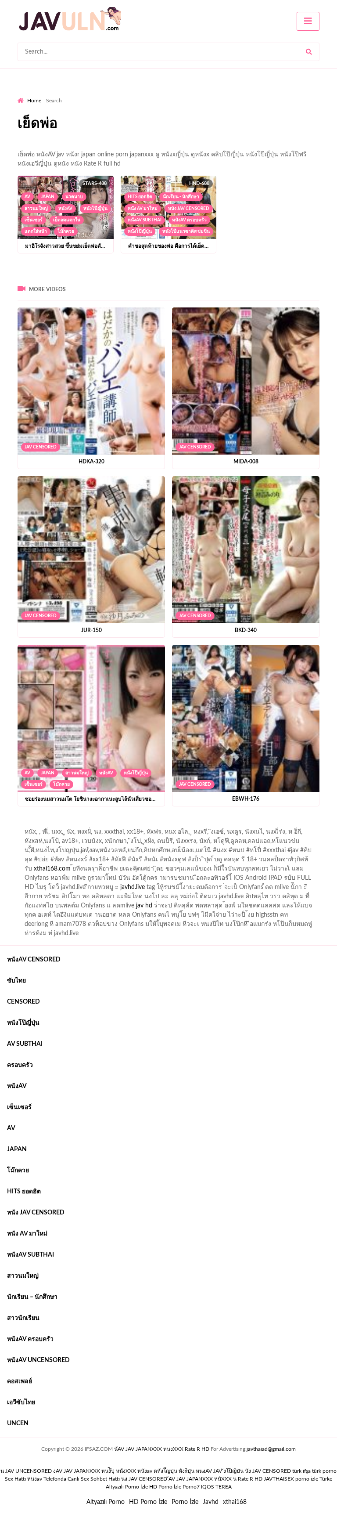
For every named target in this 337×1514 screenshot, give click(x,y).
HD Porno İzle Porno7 (174, 1486)
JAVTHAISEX (279, 1478)
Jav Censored (41, 447)
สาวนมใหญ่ (36, 208)
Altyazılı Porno (105, 1502)
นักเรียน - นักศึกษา (181, 197)
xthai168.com (52, 869)
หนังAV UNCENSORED (38, 1360)
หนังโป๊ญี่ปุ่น (95, 208)
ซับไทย (16, 981)
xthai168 (235, 1502)
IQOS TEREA (216, 1486)
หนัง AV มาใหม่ (143, 208)
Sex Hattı (15, 1478)
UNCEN (18, 1423)
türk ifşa (301, 1471)
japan (47, 197)
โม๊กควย (65, 231)
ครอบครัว (20, 1065)
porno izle (49, 825)
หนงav (34, 1478)
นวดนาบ (74, 197)
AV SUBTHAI (25, 1044)
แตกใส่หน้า (36, 231)
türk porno (324, 1471)
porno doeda (81, 825)
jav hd (144, 906)
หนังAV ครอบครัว (189, 220)
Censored (23, 1002)
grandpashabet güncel (47, 834)
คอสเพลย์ (19, 1381)
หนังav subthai (144, 220)
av (27, 197)
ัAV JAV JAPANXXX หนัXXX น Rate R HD (215, 1478)
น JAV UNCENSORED (26, 1471)
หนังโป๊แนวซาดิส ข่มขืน (186, 231)
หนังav (65, 208)
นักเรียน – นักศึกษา (32, 1297)
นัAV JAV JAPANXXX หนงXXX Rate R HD (161, 1449)
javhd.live (132, 887)
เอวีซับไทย (21, 1402)
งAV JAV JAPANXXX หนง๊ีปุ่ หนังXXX (94, 1471)
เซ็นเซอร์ (34, 220)
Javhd (211, 1502)
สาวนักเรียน (23, 1318)
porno (26, 825)
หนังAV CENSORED (34, 960)
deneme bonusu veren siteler (139, 825)
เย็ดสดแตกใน (66, 220)
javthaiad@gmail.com (271, 1449)
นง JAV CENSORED (144, 1478)
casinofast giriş (289, 825)
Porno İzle (185, 1502)
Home (34, 100)
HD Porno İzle (148, 1502)
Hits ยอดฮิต (140, 197)
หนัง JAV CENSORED (188, 208)
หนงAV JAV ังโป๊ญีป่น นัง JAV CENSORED (243, 1471)
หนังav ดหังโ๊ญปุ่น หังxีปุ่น (165, 1471)
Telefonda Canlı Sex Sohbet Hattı (81, 1478)
